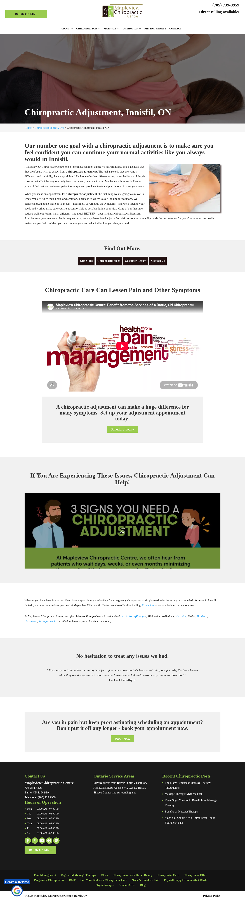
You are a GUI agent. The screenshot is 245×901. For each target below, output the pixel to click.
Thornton (181, 616)
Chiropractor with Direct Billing (132, 875)
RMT (72, 880)
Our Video (86, 260)
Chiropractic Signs (108, 260)
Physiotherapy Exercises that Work (185, 880)
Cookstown (31, 621)
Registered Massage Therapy (78, 875)
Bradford (202, 616)
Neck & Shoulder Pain (145, 880)
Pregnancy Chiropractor (49, 880)
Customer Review (136, 260)
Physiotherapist (104, 885)
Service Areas (127, 885)
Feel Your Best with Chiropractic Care (103, 880)
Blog (143, 885)
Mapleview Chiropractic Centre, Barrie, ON (61, 895)
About (65, 28)
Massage (110, 28)
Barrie (124, 616)
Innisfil (133, 616)
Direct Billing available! (219, 12)
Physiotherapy (155, 28)
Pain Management (45, 875)
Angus (142, 616)
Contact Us (158, 260)
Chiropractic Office (195, 875)
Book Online (26, 14)
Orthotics (130, 28)
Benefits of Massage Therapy (181, 811)
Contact (175, 28)
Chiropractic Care (168, 875)
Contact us (148, 605)
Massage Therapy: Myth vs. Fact (183, 793)
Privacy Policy (211, 895)
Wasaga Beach (47, 621)
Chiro (104, 875)
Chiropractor (86, 28)
